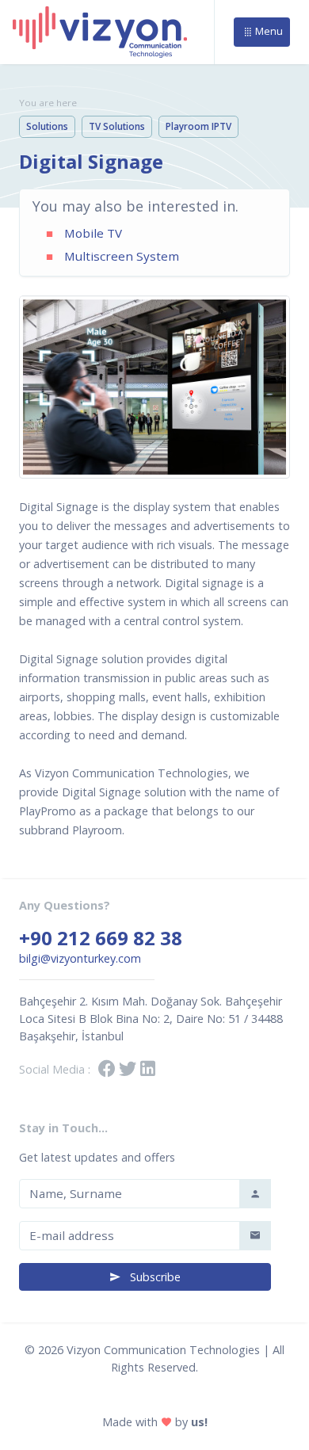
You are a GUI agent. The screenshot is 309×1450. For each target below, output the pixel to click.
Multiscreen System (121, 256)
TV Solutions (117, 126)
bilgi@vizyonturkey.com (80, 958)
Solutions (47, 126)
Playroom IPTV (198, 126)
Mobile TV (93, 233)
